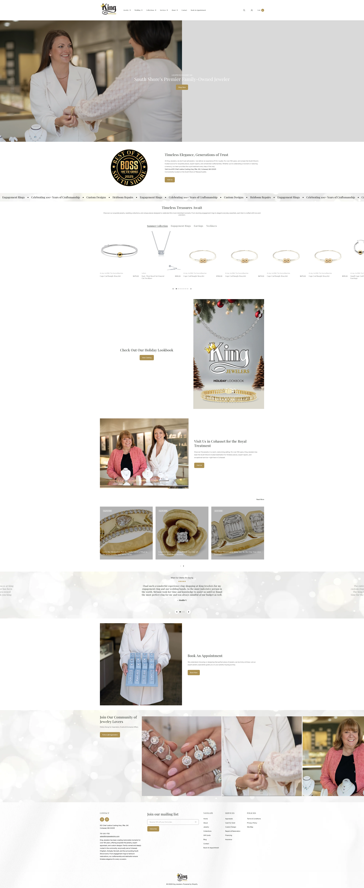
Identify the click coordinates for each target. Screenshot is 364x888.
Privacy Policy (252, 823)
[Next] (183, 566)
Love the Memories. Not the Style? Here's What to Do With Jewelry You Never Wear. (125, 553)
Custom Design (230, 827)
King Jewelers (177, 884)
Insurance (228, 839)
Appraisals (229, 819)
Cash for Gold (230, 823)
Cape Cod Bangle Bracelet (110, 276)
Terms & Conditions (254, 819)
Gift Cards (207, 835)
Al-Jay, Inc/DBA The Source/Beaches (111, 273)
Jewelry (206, 827)
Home (205, 819)
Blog (205, 839)
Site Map (250, 827)
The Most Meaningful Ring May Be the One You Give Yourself (237, 553)
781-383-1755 (105, 834)
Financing (228, 835)
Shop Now (182, 87)
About (205, 823)
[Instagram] (107, 819)
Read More (260, 499)
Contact (206, 844)
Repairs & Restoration (232, 831)
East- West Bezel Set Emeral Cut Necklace (153, 277)
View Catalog (146, 358)
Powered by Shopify (190, 884)
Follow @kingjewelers (110, 735)
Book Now (193, 672)
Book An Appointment (211, 848)
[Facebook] (102, 819)
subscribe (153, 829)
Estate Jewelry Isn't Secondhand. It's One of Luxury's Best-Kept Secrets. (178, 553)
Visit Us (169, 180)
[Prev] (177, 612)
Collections (207, 831)
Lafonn (144, 273)
